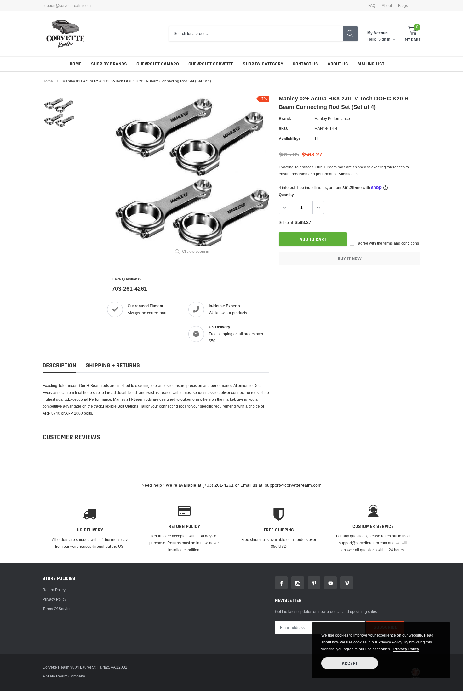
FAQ (371, 6)
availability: (289, 138)
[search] (350, 33)
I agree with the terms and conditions (387, 243)
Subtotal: (286, 222)
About (387, 6)
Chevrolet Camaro (157, 64)
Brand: (285, 118)
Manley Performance (332, 118)
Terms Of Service (57, 608)
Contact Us (305, 64)
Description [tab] (59, 366)
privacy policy (406, 649)
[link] (59, 112)
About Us (338, 64)
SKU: (283, 128)
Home (76, 64)
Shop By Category (263, 64)
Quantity (286, 194)
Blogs (403, 6)
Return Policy (54, 589)
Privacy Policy (54, 599)
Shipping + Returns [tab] (113, 366)
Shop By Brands (109, 64)
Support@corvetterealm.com (67, 6)
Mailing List (370, 64)
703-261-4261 (129, 288)
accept (349, 663)
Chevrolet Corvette (210, 64)
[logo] (65, 33)
